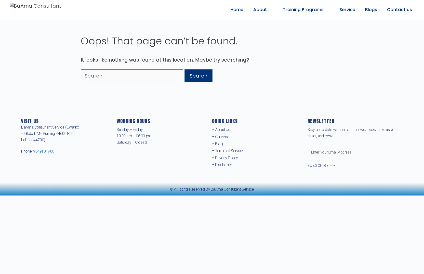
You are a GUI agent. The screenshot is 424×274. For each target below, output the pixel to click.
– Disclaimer (222, 164)
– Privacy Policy (225, 158)
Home (236, 9)
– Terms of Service (227, 150)
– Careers (220, 136)
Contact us (399, 9)
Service (347, 9)
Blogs (371, 9)
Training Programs (303, 9)
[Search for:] (133, 75)
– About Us (221, 129)
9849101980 (43, 151)
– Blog (217, 144)
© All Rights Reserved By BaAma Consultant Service (212, 189)
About (260, 9)
